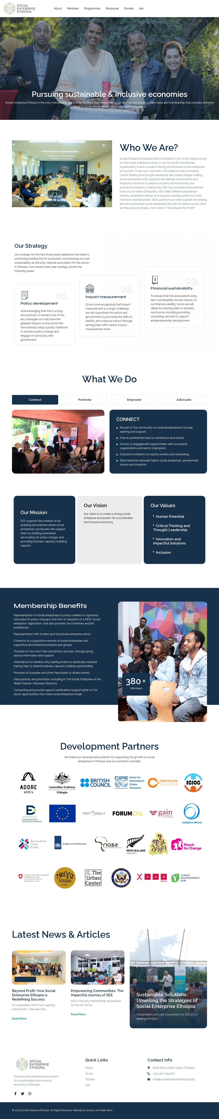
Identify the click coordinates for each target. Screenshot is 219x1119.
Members (73, 8)
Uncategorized (25, 979)
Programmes (92, 8)
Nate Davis (106, 1110)
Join (141, 8)
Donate (128, 8)
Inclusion (163, 552)
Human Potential (170, 516)
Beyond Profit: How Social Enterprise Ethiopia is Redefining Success (33, 995)
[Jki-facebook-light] (15, 1093)
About (58, 8)
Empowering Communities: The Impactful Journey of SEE (97, 993)
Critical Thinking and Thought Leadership (171, 528)
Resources (112, 8)
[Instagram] (29, 1093)
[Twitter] (22, 1093)
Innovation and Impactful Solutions (169, 541)
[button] (174, 516)
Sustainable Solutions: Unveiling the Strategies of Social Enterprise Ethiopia (167, 1000)
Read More (19, 1018)
